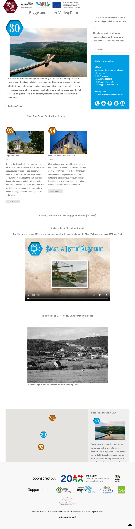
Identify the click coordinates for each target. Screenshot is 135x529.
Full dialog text (99, 49)
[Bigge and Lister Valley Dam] (46, 75)
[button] (41, 447)
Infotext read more (15, 106)
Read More (12, 201)
